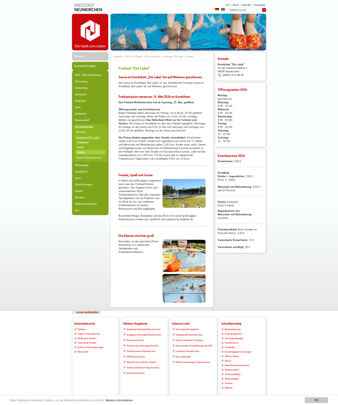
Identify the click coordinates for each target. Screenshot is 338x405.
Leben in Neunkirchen (89, 333)
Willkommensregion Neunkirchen (193, 362)
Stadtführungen (84, 184)
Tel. (220, 75)
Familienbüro (231, 342)
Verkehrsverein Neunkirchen (141, 351)
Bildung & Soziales (87, 338)
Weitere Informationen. (120, 400)
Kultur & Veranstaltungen (91, 347)
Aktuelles (81, 132)
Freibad (80, 152)
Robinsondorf (82, 120)
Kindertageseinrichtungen (238, 351)
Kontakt (246, 5)
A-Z (227, 5)
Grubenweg (81, 88)
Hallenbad (82, 142)
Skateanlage (82, 165)
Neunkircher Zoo (135, 340)
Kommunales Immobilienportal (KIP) (194, 345)
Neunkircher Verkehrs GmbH (141, 362)
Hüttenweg (81, 81)
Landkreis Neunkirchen (187, 351)
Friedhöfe (230, 347)
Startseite (259, 5)
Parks (78, 107)
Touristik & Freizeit (84, 66)
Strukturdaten (232, 378)
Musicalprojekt (183, 356)
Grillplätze (80, 100)
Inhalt (236, 5)
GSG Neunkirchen (136, 373)
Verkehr (79, 191)
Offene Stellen (232, 356)
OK (316, 400)
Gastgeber (81, 94)
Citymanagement (233, 333)
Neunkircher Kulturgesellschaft (142, 345)
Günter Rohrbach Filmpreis (189, 340)
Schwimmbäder (84, 126)
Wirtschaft (83, 351)
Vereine (229, 383)
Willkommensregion (86, 204)
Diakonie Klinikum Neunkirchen (143, 367)
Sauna (80, 147)
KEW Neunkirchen (136, 356)
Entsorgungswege (234, 338)
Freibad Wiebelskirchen (89, 157)
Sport (78, 178)
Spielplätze (81, 171)
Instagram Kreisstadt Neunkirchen (144, 334)
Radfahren (80, 113)
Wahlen (229, 387)
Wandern (80, 197)
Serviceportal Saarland (187, 329)
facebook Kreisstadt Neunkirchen (144, 329)
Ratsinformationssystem (237, 365)
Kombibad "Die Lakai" (88, 137)
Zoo (77, 210)
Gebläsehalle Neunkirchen (189, 334)
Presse (228, 360)
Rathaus (82, 329)
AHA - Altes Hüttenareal (88, 75)
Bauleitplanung (232, 329)
